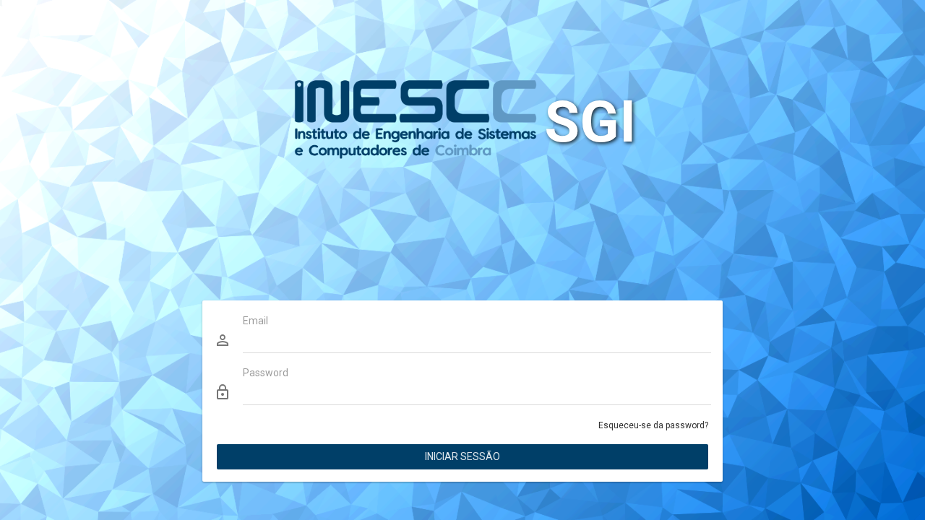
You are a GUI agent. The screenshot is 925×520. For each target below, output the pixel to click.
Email (255, 320)
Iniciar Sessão (462, 456)
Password (265, 372)
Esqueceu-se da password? (653, 425)
